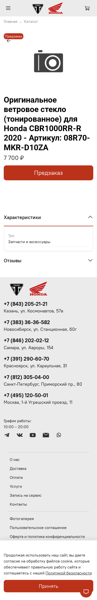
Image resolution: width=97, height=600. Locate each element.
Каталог (31, 21)
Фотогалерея (22, 518)
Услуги (16, 486)
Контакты (18, 504)
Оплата (16, 477)
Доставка (18, 468)
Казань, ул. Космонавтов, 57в (33, 311)
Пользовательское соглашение (38, 527)
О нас (15, 459)
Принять (48, 586)
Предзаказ (48, 172)
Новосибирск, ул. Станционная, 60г (40, 329)
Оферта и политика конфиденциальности (47, 536)
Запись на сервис (26, 495)
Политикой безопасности (69, 572)
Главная (10, 21)
